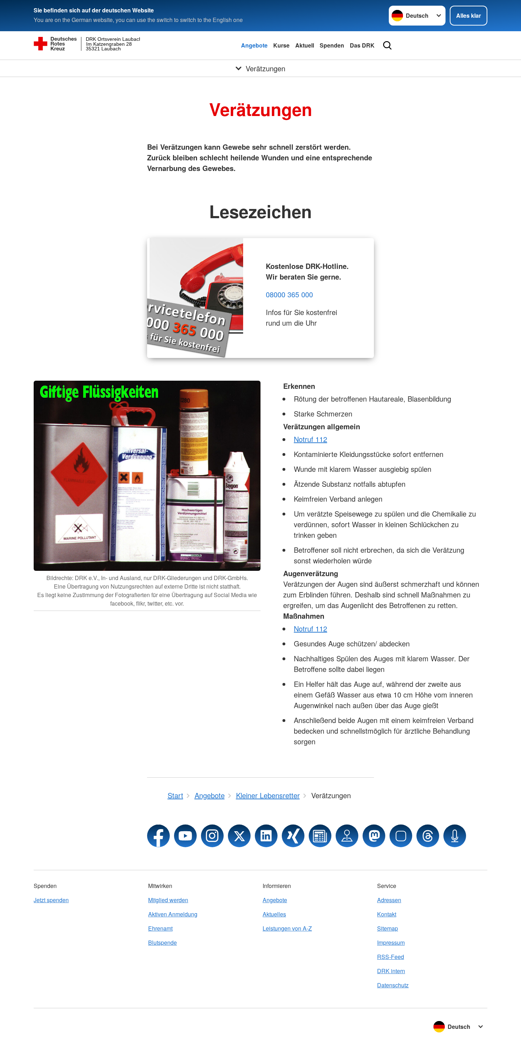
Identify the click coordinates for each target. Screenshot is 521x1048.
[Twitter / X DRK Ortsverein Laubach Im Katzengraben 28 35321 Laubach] (239, 835)
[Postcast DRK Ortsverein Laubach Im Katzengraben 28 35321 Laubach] (454, 835)
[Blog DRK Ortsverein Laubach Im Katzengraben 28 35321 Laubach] (320, 835)
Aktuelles (274, 914)
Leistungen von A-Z (287, 928)
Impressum (391, 942)
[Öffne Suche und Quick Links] (387, 45)
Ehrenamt (160, 928)
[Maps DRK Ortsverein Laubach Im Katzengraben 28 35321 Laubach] (347, 835)
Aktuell (304, 45)
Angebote (254, 45)
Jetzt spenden (51, 900)
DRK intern (391, 971)
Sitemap (387, 928)
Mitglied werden (168, 900)
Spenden (332, 45)
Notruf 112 (310, 439)
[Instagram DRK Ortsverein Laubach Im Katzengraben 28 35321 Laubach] (212, 835)
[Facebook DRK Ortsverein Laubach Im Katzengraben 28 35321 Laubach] (158, 835)
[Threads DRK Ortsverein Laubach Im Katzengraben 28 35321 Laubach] (427, 835)
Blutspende (162, 942)
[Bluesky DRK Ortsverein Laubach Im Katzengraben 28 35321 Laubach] (401, 835)
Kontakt (386, 914)
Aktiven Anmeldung (172, 914)
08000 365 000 (289, 294)
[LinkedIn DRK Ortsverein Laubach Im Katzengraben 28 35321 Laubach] (266, 835)
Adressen (389, 900)
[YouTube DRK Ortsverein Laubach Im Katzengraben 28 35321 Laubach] (185, 835)
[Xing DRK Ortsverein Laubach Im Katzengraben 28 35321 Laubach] (293, 835)
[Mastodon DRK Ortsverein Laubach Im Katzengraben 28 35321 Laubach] (374, 835)
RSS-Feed (390, 957)
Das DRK (362, 45)
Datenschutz (393, 985)
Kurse (281, 45)
